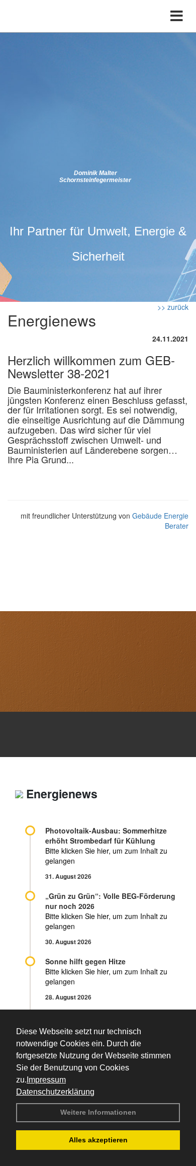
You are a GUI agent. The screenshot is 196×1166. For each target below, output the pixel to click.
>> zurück (172, 307)
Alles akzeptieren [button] (98, 1140)
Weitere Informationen (98, 1112)
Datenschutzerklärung (55, 1092)
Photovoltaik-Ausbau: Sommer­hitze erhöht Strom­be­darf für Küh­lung (106, 835)
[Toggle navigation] (176, 16)
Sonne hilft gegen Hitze (85, 961)
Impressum (46, 1079)
